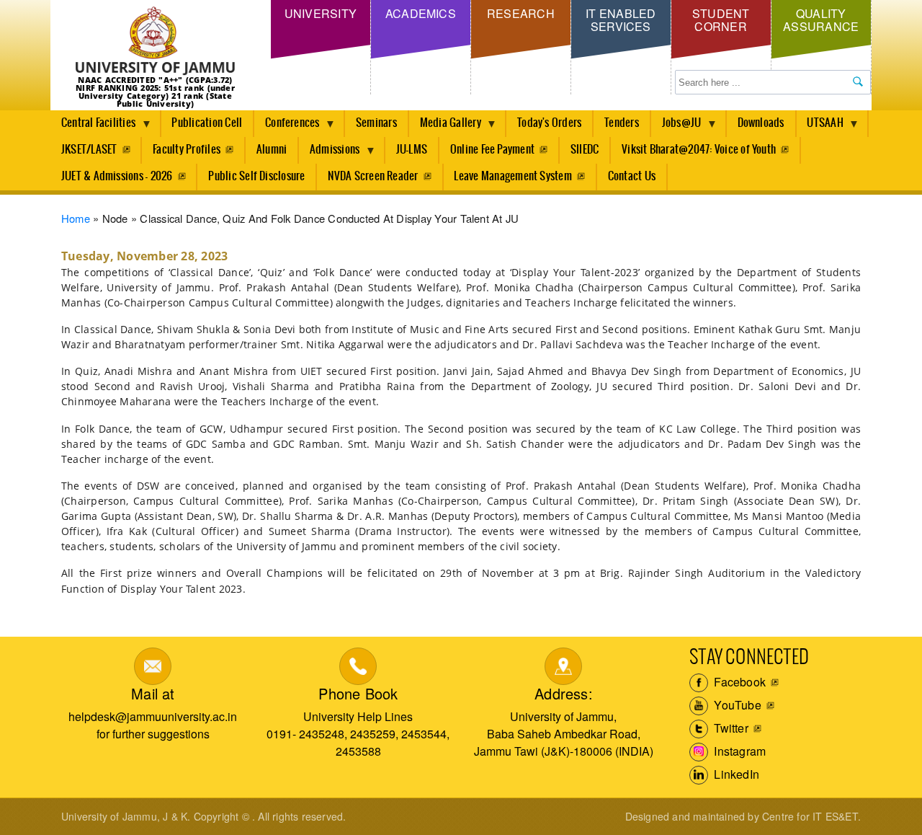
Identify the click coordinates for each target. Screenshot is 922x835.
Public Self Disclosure (256, 176)
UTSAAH (820, 127)
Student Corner (721, 20)
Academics (420, 13)
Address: (563, 693)
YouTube (736, 705)
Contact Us (631, 176)
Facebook (738, 681)
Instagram (738, 751)
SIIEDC (584, 149)
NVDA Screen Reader (373, 176)
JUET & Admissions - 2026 (117, 176)
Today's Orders (549, 123)
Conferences (287, 127)
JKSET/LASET (89, 149)
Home (75, 218)
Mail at (152, 693)
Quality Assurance (821, 20)
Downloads (761, 123)
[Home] (155, 41)
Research (521, 13)
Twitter (729, 728)
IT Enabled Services (620, 20)
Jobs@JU (676, 127)
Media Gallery (445, 127)
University (321, 13)
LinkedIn (735, 774)
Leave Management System (513, 176)
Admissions (329, 153)
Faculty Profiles (186, 149)
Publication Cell (206, 123)
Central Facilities (92, 127)
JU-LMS (411, 149)
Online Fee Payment (492, 149)
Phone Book (358, 693)
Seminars (376, 123)
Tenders (621, 123)
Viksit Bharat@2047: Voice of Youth (699, 149)
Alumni (271, 149)
